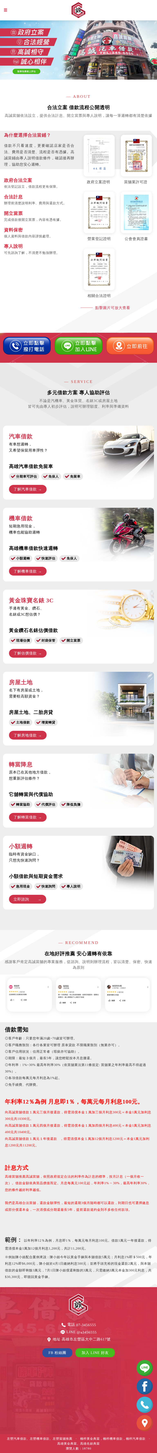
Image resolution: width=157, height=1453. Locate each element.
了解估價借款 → (27, 653)
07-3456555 (86, 1325)
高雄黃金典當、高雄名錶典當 (78, 1443)
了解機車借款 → (27, 571)
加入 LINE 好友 (95, 1353)
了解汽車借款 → (27, 489)
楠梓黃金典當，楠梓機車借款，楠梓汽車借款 (113, 1438)
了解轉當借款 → (27, 817)
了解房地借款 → (27, 735)
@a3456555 (87, 1332)
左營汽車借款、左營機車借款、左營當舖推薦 (39, 1438)
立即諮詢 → (27, 899)
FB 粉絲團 (57, 1353)
